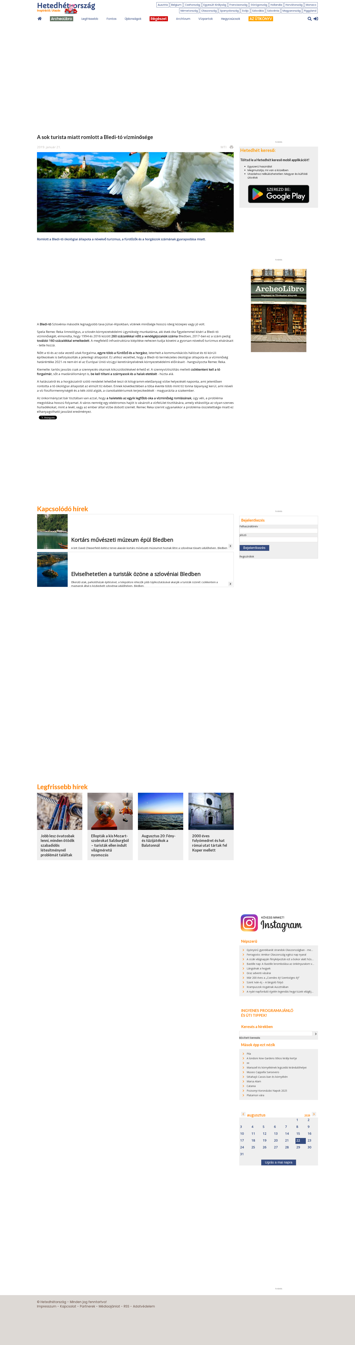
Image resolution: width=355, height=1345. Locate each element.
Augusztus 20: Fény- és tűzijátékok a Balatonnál (158, 840)
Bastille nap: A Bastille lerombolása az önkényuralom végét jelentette (288, 964)
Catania (251, 1086)
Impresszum (46, 1306)
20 (276, 1140)
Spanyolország (229, 11)
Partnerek (87, 1306)
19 (264, 1140)
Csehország (192, 5)
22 (298, 1140)
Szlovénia (273, 11)
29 (298, 1147)
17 (242, 1140)
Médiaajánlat (109, 1306)
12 (264, 1134)
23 (309, 1140)
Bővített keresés (249, 1038)
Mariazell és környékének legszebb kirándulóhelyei (277, 1067)
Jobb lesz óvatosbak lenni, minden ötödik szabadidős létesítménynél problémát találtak (58, 845)
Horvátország (293, 5)
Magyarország (292, 11)
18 (253, 1140)
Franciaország (238, 5)
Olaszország (209, 11)
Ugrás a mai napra (278, 1162)
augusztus (256, 1114)
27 (276, 1147)
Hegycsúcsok (230, 19)
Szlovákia (258, 11)
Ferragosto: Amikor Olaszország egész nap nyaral (276, 954)
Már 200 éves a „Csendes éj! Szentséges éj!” (273, 977)
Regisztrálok (246, 556)
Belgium (176, 5)
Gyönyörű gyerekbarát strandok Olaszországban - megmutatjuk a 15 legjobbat (294, 950)
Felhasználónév (248, 526)
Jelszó (242, 535)
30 (309, 1147)
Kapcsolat (68, 1306)
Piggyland (310, 11)
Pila (249, 1053)
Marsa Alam (254, 1081)
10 (242, 1134)
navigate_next (316, 1034)
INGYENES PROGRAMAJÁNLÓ (267, 1010)
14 (287, 1134)
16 (309, 1134)
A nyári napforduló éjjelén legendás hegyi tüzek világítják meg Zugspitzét (290, 991)
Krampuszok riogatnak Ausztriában (267, 987)
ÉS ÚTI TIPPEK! (254, 1015)
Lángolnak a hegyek (259, 968)
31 (242, 1154)
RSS (126, 1306)
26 (264, 1147)
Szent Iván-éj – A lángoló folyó (265, 982)
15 (298, 1134)
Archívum (183, 19)
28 (287, 1147)
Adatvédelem (144, 1306)
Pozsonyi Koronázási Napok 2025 (267, 1090)
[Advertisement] (135, 281)
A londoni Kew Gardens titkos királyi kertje (272, 1058)
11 (253, 1134)
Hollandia (276, 5)
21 (287, 1140)
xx (248, 1063)
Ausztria (163, 5)
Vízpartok (205, 19)
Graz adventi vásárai (259, 973)
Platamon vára (255, 1095)
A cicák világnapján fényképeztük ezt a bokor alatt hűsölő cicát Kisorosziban (292, 959)
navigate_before (243, 1114)
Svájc (245, 11)
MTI (223, 147)
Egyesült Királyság (214, 5)
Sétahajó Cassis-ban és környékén (267, 1076)
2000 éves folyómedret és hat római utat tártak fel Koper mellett (209, 843)
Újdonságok (133, 19)
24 (242, 1147)
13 (276, 1134)
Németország (189, 11)
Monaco (311, 5)
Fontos (111, 19)
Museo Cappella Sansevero (263, 1072)
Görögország (259, 5)
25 (253, 1147)
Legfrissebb (89, 19)
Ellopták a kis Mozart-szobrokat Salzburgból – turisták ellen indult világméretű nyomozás (110, 845)
